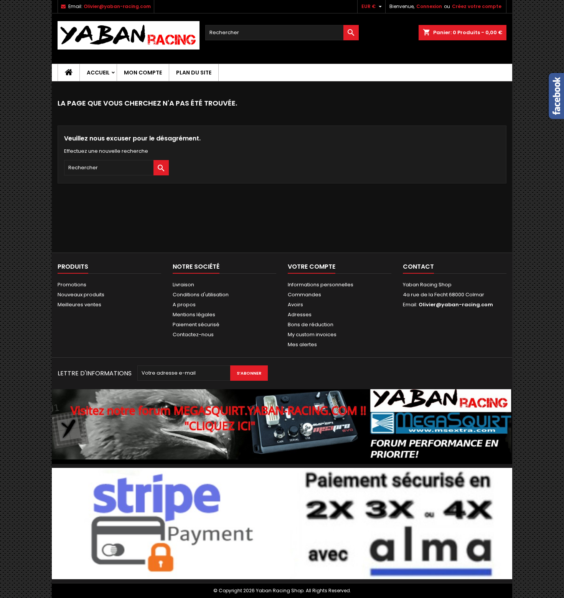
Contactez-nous (193, 334)
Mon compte (143, 72)
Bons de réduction (310, 324)
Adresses (300, 314)
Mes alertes (302, 344)
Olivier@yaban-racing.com (117, 6)
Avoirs (295, 304)
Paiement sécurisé (196, 324)
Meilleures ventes (79, 304)
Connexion (429, 6)
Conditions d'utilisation (201, 294)
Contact (418, 266)
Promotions (72, 284)
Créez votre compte (476, 6)
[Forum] (282, 426)
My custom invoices (312, 334)
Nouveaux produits (81, 294)
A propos (184, 304)
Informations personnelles (320, 284)
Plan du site (193, 72)
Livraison (183, 284)
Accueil (98, 72)
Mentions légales (194, 314)
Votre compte (311, 266)
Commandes (304, 294)
